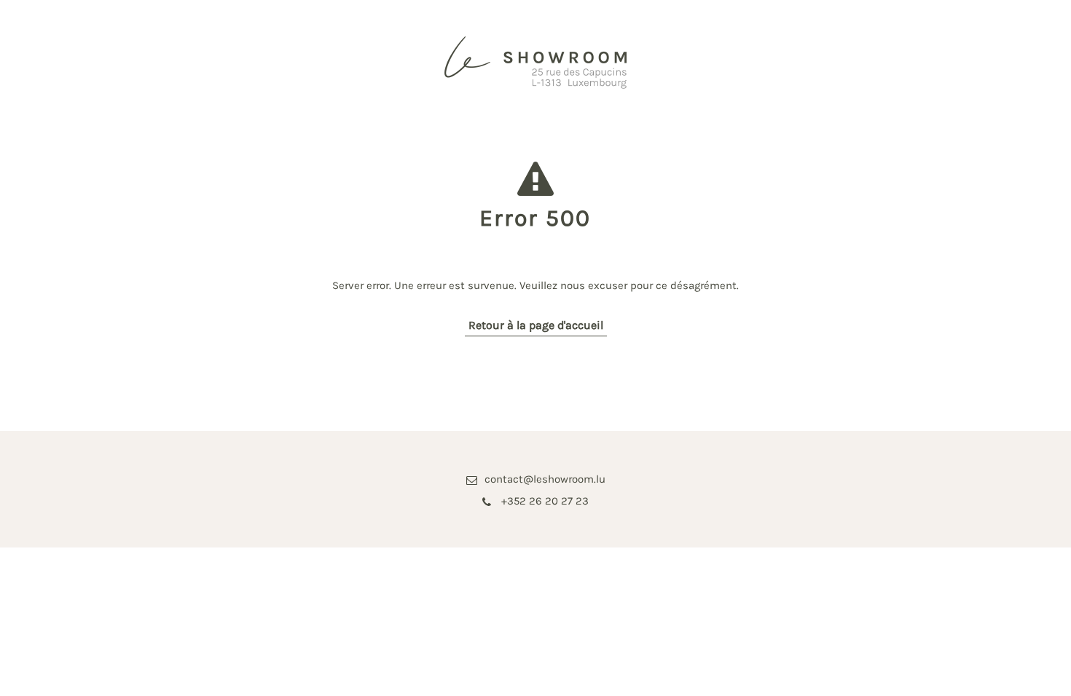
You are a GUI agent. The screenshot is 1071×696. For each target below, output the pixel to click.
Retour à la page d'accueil (535, 325)
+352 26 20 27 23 (543, 500)
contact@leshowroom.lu (544, 479)
